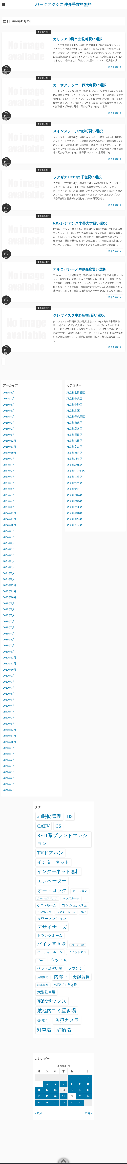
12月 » (88, 1113)
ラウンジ (75, 968)
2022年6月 (9, 693)
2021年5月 (9, 772)
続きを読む (114, 67)
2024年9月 (9, 531)
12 (47, 1090)
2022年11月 (9, 663)
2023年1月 (9, 651)
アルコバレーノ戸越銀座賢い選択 (79, 269)
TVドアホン (50, 852)
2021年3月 (9, 784)
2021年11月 (9, 735)
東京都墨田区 (74, 434)
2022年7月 (9, 687)
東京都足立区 (74, 525)
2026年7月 (9, 398)
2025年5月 (9, 483)
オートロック (52, 890)
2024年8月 (9, 537)
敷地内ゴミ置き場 (56, 1010)
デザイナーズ (52, 927)
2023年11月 (9, 591)
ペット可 (59, 959)
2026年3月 (9, 422)
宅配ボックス (52, 1001)
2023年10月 (9, 597)
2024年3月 (9, 567)
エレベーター (52, 880)
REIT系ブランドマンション (62, 839)
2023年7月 (9, 615)
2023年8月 (9, 609)
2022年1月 (9, 723)
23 (80, 1096)
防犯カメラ (67, 1020)
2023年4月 (9, 633)
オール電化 (79, 891)
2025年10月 (9, 452)
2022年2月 (9, 717)
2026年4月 (9, 416)
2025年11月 (9, 446)
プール (40, 960)
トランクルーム (50, 936)
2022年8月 (9, 681)
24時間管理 (49, 816)
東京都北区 (73, 410)
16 (80, 1090)
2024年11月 (9, 519)
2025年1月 (9, 507)
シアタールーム (66, 912)
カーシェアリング (47, 898)
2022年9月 (9, 675)
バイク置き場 (51, 943)
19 (47, 1096)
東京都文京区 (74, 446)
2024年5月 (9, 555)
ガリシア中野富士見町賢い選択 (78, 39)
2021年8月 (9, 753)
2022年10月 (9, 669)
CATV (43, 826)
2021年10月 (9, 742)
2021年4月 (9, 778)
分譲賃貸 (81, 976)
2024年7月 (9, 543)
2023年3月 (9, 639)
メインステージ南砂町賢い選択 (78, 131)
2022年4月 (9, 705)
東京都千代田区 (75, 416)
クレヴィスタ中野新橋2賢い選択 (79, 315)
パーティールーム (49, 952)
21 (63, 1096)
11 (39, 1090)
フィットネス (77, 952)
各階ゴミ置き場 (65, 985)
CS (58, 826)
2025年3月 (9, 495)
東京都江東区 (43, 78)
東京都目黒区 (43, 216)
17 (88, 1090)
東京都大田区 (74, 440)
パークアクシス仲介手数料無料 (63, 4)
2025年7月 (9, 470)
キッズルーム (71, 898)
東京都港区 (73, 488)
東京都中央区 (74, 398)
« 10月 (38, 1113)
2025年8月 (9, 464)
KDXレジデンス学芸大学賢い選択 (80, 223)
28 (63, 1102)
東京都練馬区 (74, 501)
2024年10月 (9, 525)
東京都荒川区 (43, 170)
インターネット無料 (58, 871)
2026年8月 (9, 392)
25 (39, 1102)
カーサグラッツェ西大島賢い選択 (79, 85)
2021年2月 (9, 790)
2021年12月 (9, 729)
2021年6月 (9, 766)
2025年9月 (9, 458)
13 (55, 1090)
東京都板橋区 (74, 464)
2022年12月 (9, 657)
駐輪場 (64, 1030)
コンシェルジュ (74, 905)
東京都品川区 (43, 262)
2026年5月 (9, 410)
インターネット (53, 862)
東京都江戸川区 (75, 470)
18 (39, 1096)
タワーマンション (51, 919)
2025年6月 (9, 476)
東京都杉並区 (43, 32)
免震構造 (42, 977)
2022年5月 (9, 699)
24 (88, 1096)
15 (71, 1090)
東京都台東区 (74, 422)
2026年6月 (9, 404)
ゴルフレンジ (44, 912)
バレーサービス (77, 945)
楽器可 (43, 1020)
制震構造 (42, 985)
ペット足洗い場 (49, 968)
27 (55, 1102)
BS (70, 816)
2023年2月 (9, 645)
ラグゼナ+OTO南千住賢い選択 (77, 177)
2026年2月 (9, 428)
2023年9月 (9, 603)
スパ (83, 912)
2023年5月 (9, 627)
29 (71, 1102)
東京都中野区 (43, 308)
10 (88, 1083)
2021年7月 (9, 760)
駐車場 (44, 1030)
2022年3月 (9, 711)
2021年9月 (9, 748)
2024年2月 (9, 573)
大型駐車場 (46, 992)
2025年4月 (9, 488)
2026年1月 (9, 434)
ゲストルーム (46, 905)
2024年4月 (9, 561)
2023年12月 (9, 585)
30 (80, 1102)
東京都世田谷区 (75, 392)
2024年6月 (9, 549)
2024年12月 (9, 513)
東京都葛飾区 (74, 513)
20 (55, 1096)
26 (47, 1102)
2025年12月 (9, 440)
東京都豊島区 (74, 519)
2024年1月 (9, 579)
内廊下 (60, 976)
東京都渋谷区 (74, 483)
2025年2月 (9, 501)
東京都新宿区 (74, 452)
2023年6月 (9, 621)
